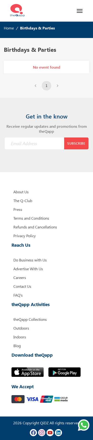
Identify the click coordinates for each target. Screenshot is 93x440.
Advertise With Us (28, 268)
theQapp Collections (30, 319)
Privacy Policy (24, 235)
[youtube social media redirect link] (50, 432)
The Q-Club (22, 200)
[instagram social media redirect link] (41, 432)
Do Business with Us (30, 259)
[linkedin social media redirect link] (58, 432)
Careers (19, 277)
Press (17, 209)
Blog (17, 345)
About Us (21, 191)
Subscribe (76, 143)
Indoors (19, 336)
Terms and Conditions (31, 218)
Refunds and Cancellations (35, 226)
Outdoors (21, 328)
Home (9, 27)
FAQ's (18, 295)
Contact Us (22, 286)
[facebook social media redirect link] (33, 432)
